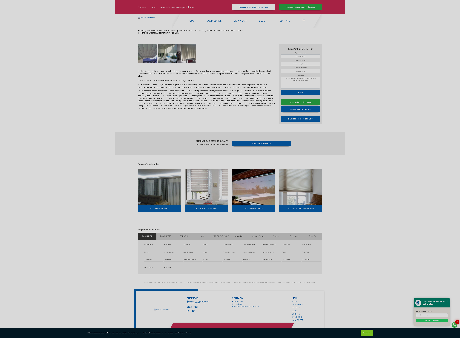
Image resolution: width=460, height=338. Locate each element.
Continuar (366, 333)
